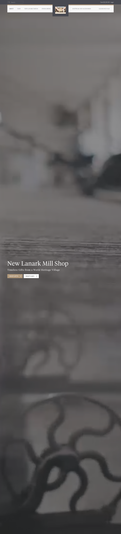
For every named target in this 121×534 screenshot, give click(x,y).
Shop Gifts (13, 276)
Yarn (19, 8)
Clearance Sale (104, 8)
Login (112, 2)
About (11, 8)
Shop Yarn (30, 276)
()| (105, 2)
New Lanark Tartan (31, 8)
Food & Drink (46, 8)
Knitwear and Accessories (81, 8)
